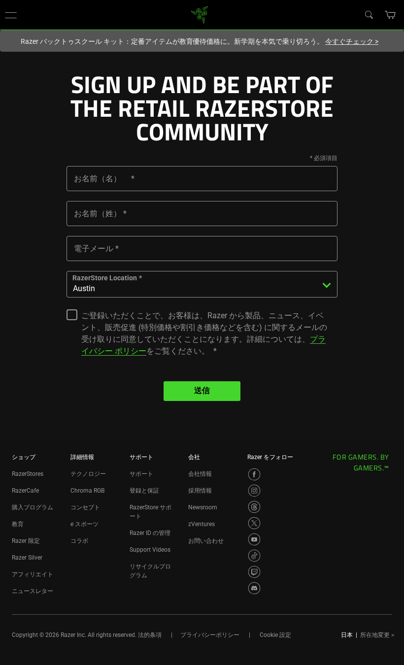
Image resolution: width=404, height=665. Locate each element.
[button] (11, 15)
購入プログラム (32, 507)
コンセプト (85, 507)
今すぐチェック (351, 41)
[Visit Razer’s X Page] (254, 523)
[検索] (368, 14)
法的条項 (150, 635)
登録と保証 (144, 490)
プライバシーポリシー (209, 635)
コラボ (79, 540)
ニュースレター (32, 591)
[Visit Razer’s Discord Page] (254, 588)
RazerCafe (25, 490)
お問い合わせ (206, 540)
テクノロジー (88, 473)
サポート (141, 473)
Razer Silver (27, 557)
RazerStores (27, 473)
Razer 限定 (26, 540)
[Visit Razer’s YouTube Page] (254, 539)
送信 (202, 391)
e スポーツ (84, 524)
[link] (199, 14)
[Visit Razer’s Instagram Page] (254, 491)
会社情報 (200, 473)
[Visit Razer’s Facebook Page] (254, 474)
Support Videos (150, 549)
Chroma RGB (87, 490)
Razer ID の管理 (150, 533)
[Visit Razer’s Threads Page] (254, 507)
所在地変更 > (377, 635)
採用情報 (200, 490)
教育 (18, 524)
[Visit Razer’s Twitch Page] (254, 572)
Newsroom (202, 507)
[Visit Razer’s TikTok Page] (254, 556)
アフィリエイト (32, 574)
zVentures (201, 524)
